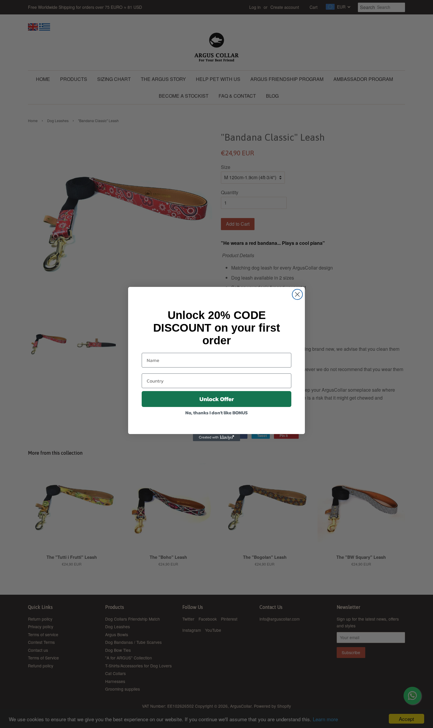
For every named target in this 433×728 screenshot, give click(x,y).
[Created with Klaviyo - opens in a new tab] (216, 437)
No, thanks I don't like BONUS (216, 412)
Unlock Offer (216, 399)
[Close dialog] (297, 294)
